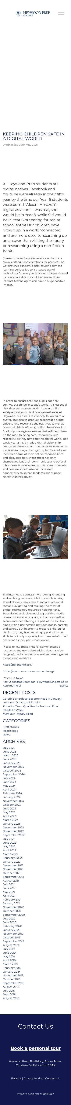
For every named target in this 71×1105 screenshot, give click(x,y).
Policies (16, 1078)
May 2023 (9, 812)
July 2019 (9, 949)
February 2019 (12, 968)
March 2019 (10, 964)
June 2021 (9, 888)
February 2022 (12, 858)
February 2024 (12, 793)
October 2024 (12, 770)
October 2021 (11, 873)
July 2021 (9, 884)
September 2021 (13, 876)
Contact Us (52, 1078)
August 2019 (11, 945)
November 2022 (13, 831)
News (19, 678)
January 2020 (11, 930)
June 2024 (9, 782)
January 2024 (11, 797)
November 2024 (13, 766)
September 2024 (14, 774)
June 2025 (9, 759)
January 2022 (11, 861)
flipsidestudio (45, 1093)
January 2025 (11, 763)
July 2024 (9, 778)
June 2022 (9, 842)
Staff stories (11, 727)
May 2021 (9, 892)
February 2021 (12, 899)
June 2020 (9, 922)
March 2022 (10, 854)
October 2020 (12, 911)
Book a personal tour (36, 1048)
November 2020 (13, 907)
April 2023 (9, 816)
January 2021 (11, 903)
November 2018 (13, 975)
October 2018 (11, 979)
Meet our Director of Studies (22, 702)
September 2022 (14, 835)
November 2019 (13, 933)
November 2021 (13, 869)
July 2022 (9, 839)
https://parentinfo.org (17, 664)
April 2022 (9, 850)
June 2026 (9, 751)
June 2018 (9, 994)
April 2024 (9, 789)
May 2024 (9, 785)
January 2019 (11, 971)
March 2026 (10, 755)
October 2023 (12, 804)
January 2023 (11, 823)
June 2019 (9, 952)
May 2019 (9, 956)
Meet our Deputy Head (18, 714)
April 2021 (9, 895)
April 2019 (9, 960)
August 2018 (11, 987)
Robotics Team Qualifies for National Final (31, 706)
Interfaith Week (13, 710)
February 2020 (12, 926)
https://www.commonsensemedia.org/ (28, 671)
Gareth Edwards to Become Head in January (32, 698)
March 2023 (10, 820)
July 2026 (9, 748)
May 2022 (9, 846)
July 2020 (9, 918)
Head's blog (10, 730)
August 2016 (11, 998)
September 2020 (14, 914)
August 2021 (11, 880)
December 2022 (13, 827)
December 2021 (13, 865)
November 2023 (13, 801)
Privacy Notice (33, 1078)
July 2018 (9, 990)
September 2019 (13, 941)
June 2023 (9, 808)
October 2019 (11, 937)
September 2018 (13, 983)
